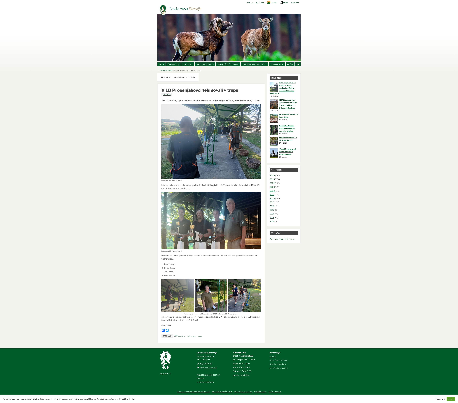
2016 (272, 214)
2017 (272, 210)
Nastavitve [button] (440, 399)
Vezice (250, 3)
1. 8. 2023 (167, 95)
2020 (272, 198)
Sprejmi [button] (451, 399)
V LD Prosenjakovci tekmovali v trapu (199, 90)
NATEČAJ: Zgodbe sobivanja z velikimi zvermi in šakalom (287, 128)
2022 (272, 191)
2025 (272, 179)
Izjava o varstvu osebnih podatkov (193, 391)
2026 (272, 175)
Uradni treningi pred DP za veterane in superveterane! (287, 151)
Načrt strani (275, 391)
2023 (272, 187)
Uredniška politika (243, 391)
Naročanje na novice (279, 368)
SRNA (285, 3)
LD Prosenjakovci (180, 336)
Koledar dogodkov (278, 364)
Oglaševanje (260, 391)
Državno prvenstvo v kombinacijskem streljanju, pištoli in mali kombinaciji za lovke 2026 (283, 88)
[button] (222, 58)
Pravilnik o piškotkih (222, 391)
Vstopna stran (166, 70)
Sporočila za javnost (278, 360)
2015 (272, 218)
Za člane (260, 3)
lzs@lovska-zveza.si (208, 367)
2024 (272, 183)
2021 (272, 195)
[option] (229, 37)
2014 (272, 221)
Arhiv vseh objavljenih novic (282, 239)
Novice (273, 356)
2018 (272, 206)
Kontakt (295, 3)
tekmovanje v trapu (195, 336)
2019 (272, 202)
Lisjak (274, 3)
